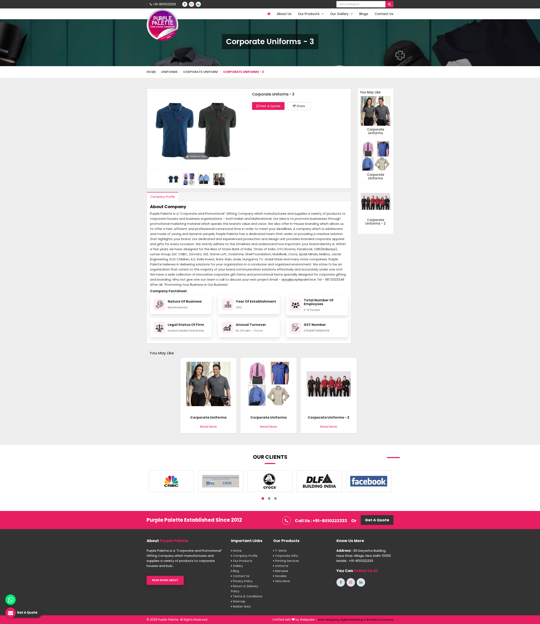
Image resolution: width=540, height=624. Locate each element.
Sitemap (238, 601)
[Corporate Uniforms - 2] (328, 385)
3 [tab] (275, 498)
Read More (208, 426)
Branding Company (380, 620)
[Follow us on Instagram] (191, 4)
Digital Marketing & (353, 620)
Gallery (237, 566)
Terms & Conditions (247, 596)
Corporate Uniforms (375, 131)
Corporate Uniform (200, 72)
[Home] (268, 13)
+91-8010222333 (164, 4)
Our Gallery (340, 14)
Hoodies (280, 576)
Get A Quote (269, 106)
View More (282, 581)
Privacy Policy (242, 581)
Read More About (165, 580)
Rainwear (281, 571)
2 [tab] (269, 498)
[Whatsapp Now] (10, 599)
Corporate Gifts (286, 556)
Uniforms (169, 72)
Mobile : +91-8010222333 (354, 560)
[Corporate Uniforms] (208, 385)
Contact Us (384, 14)
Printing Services (286, 561)
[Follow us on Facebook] (184, 4)
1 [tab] (263, 498)
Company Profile (162, 197)
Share (300, 106)
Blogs (363, 14)
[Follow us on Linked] (198, 4)
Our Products (309, 14)
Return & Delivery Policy (244, 588)
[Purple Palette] (162, 25)
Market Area (241, 606)
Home (151, 72)
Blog (235, 571)
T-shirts (280, 551)
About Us (284, 14)
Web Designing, (328, 620)
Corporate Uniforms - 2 (375, 221)
